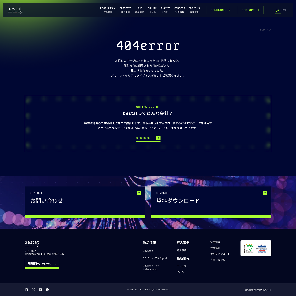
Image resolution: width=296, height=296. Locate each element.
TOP (262, 29)
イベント (182, 272)
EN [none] (284, 10)
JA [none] (277, 10)
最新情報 (183, 258)
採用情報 (215, 242)
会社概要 (215, 247)
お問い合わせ (217, 259)
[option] (284, 11)
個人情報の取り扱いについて (258, 289)
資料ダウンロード (220, 253)
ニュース (182, 266)
